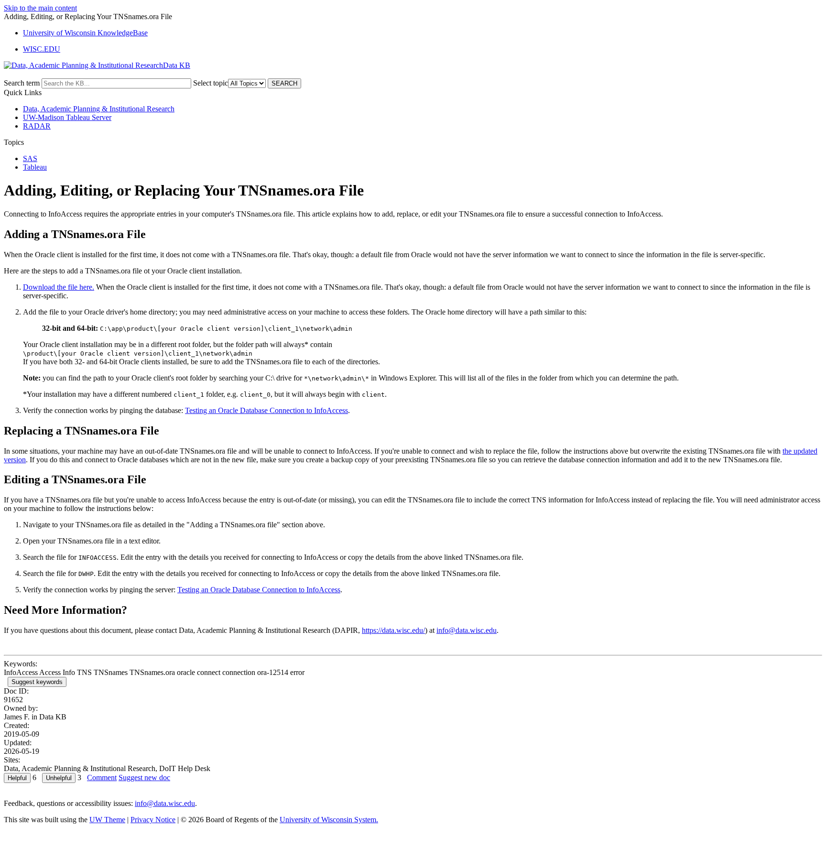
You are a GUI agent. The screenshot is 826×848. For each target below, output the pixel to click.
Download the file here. (58, 287)
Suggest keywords (37, 681)
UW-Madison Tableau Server (67, 117)
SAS (30, 158)
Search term (22, 83)
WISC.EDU (41, 49)
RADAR (37, 126)
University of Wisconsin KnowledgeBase (85, 33)
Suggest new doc (144, 777)
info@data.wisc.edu (466, 630)
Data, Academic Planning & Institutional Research (98, 109)
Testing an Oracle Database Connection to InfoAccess (266, 410)
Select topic (210, 83)
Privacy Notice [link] (152, 819)
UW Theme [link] (107, 819)
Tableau (35, 167)
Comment (102, 777)
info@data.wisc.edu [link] (165, 803)
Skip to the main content (40, 8)
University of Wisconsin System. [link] (329, 819)
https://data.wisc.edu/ (393, 630)
